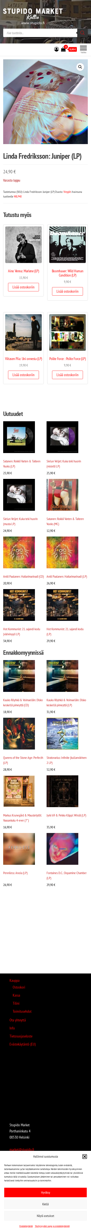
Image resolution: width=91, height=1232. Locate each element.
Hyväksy (45, 1192)
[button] (85, 1156)
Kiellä (45, 1204)
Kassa (16, 995)
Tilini (16, 1003)
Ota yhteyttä (18, 1020)
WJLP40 (18, 196)
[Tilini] (56, 49)
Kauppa (14, 980)
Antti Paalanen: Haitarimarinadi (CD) (23, 576)
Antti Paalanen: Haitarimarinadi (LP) (67, 576)
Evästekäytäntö (26, 1226)
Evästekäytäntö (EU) (23, 1044)
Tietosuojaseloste (21, 1036)
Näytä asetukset (45, 1216)
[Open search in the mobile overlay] (45, 33)
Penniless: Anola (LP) (15, 873)
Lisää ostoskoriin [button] (23, 287)
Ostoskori (19, 987)
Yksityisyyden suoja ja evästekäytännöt (52, 1226)
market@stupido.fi (22, 1149)
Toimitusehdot (22, 1011)
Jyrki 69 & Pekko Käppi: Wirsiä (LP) (66, 815)
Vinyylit (67, 192)
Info (12, 1028)
